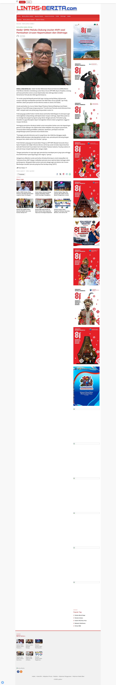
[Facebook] (18, 671)
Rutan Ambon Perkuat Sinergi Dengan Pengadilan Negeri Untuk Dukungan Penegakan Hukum (43, 193)
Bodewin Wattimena (80, 623)
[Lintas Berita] (46, 8)
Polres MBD (78, 626)
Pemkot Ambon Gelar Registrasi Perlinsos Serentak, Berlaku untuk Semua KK (62, 211)
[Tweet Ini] (60, 174)
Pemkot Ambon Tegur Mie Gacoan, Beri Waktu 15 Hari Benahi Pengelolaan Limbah (61, 193)
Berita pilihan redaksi (27, 16)
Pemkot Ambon (79, 618)
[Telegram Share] (66, 174)
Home (18, 16)
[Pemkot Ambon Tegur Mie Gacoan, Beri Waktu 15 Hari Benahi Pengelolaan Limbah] (62, 186)
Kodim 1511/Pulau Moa (81, 620)
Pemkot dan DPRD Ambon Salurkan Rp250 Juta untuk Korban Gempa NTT (23, 211)
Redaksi (22, 2)
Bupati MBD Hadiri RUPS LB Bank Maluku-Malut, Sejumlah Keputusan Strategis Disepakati (43, 211)
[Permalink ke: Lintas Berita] (17, 36)
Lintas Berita (22, 35)
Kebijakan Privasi (47, 676)
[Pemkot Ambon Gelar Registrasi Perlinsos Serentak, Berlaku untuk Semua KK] (62, 203)
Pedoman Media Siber (78, 676)
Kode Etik (39, 676)
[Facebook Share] (57, 174)
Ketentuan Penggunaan (65, 676)
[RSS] (21, 671)
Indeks (28, 2)
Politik (57, 16)
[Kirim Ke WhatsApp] (70, 174)
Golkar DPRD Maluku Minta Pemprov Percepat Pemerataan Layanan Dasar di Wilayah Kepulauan (24, 193)
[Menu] (17, 1)
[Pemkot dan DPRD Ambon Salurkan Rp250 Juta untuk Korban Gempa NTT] (24, 203)
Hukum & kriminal (49, 16)
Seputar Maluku (39, 16)
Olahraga (63, 16)
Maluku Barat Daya (80, 615)
